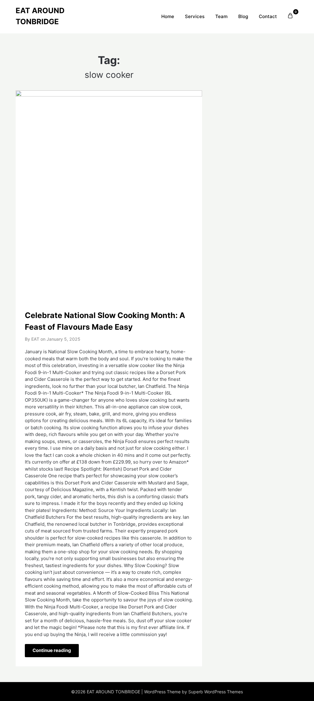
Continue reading (52, 650)
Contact (268, 16)
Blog (243, 16)
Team (221, 16)
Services (195, 16)
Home (167, 16)
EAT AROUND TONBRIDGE (40, 16)
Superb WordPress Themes (215, 691)
